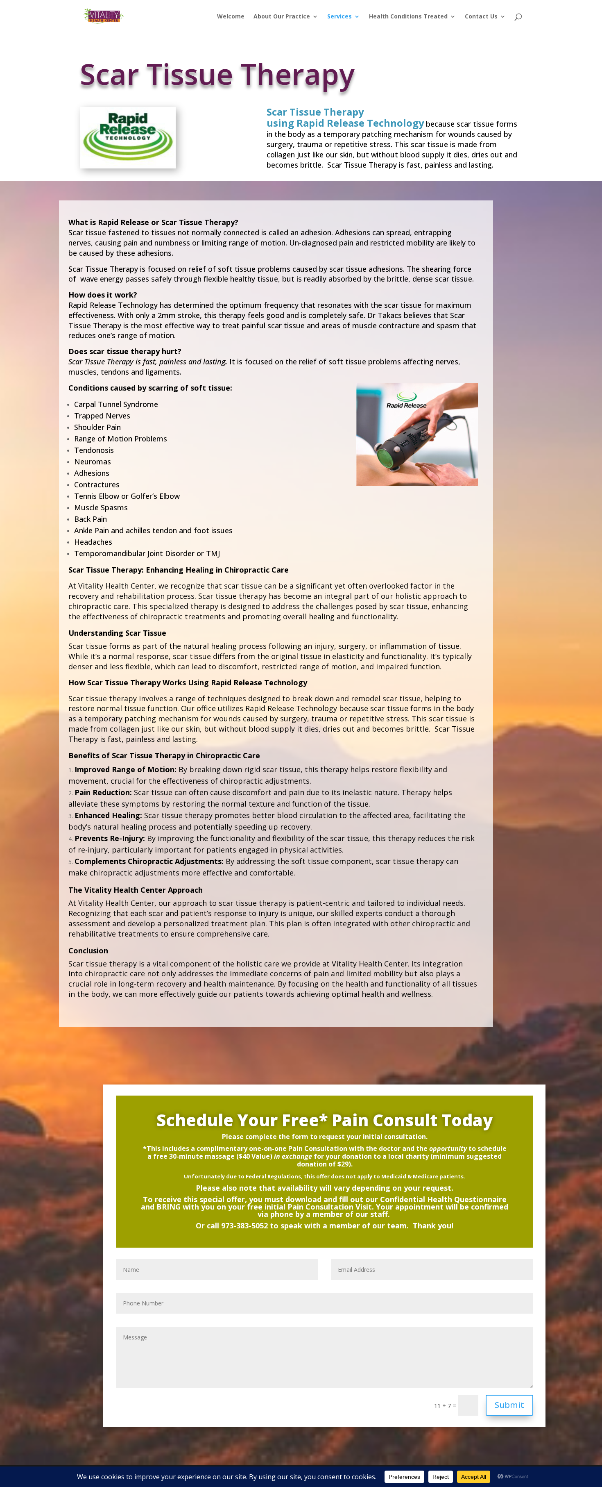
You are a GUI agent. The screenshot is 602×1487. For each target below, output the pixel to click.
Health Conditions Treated (408, 17)
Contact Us (481, 17)
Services (339, 17)
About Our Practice (281, 17)
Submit (509, 1404)
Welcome (230, 17)
